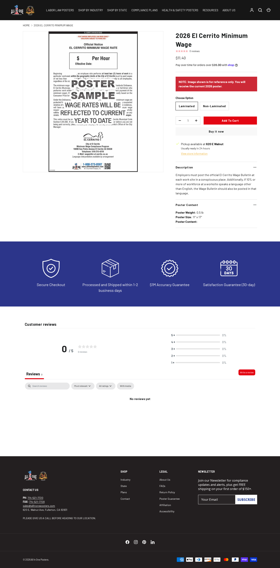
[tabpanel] (140, 411)
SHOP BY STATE (117, 10)
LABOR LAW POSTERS (60, 10)
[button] (198, 335)
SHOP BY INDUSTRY (90, 10)
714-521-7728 (37, 501)
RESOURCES (210, 10)
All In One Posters (39, 559)
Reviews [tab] (34, 374)
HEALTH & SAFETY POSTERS (180, 10)
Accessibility (166, 511)
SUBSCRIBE (246, 499)
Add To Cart (230, 120)
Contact (125, 498)
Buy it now (216, 131)
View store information (194, 153)
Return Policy (167, 492)
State (124, 486)
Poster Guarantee (169, 498)
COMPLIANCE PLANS (144, 10)
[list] (93, 101)
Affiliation (165, 505)
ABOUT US (228, 10)
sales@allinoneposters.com (39, 505)
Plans (124, 492)
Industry (125, 479)
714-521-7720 (35, 497)
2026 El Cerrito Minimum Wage (53, 25)
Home (26, 25)
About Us (164, 479)
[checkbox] (125, 386)
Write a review (247, 372)
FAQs (162, 486)
